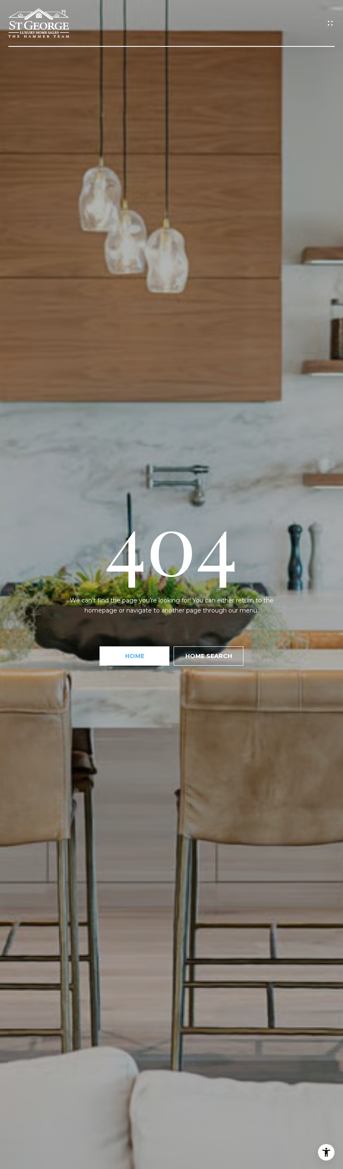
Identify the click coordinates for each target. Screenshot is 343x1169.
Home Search (208, 656)
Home (134, 656)
